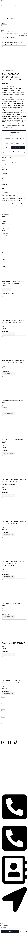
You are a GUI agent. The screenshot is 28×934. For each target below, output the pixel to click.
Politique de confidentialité (7, 762)
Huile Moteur (4, 770)
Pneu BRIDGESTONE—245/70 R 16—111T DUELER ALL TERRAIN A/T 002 (14, 482)
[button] (8, 334)
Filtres (2, 773)
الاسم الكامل (22, 135)
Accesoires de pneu (5, 787)
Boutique (3, 752)
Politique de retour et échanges (8, 764)
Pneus (8, 42)
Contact (3, 757)
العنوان (12, 141)
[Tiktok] (16, 742)
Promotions (3, 782)
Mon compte (4, 759)
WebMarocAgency (5, 920)
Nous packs (3, 785)
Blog (2, 754)
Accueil (4, 42)
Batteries (3, 775)
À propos (3, 749)
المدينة (23, 141)
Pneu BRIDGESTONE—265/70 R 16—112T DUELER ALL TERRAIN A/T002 (14, 563)
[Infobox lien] (14, 698)
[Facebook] (9, 742)
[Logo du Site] (8, 10)
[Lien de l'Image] (5, 726)
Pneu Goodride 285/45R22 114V (13, 643)
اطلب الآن (10, 931)
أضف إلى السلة (13, 152)
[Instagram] (3, 742)
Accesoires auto (4, 778)
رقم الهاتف (11, 135)
